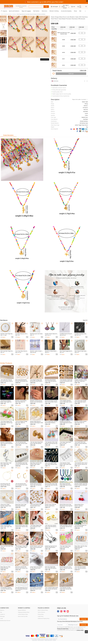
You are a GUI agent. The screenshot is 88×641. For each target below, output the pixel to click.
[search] (46, 6)
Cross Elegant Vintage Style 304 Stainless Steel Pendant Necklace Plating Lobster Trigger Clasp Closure (36, 380)
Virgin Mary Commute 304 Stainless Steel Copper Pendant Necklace (35, 463)
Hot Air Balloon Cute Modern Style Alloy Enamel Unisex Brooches (36, 588)
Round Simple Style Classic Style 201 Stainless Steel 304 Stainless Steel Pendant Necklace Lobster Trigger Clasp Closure (66, 567)
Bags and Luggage (26, 11)
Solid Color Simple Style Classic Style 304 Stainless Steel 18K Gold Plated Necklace (50, 567)
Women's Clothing (54, 11)
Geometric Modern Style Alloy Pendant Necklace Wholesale (81, 484)
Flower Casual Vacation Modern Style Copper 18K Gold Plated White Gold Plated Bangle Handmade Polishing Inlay (6, 526)
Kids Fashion (36, 11)
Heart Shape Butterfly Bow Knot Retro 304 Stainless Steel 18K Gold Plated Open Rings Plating (21, 380)
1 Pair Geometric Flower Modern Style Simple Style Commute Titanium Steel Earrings (65, 463)
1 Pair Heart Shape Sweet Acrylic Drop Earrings (65, 546)
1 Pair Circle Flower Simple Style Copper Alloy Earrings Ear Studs (51, 463)
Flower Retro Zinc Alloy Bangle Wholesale (5, 567)
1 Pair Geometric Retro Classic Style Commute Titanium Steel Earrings (81, 463)
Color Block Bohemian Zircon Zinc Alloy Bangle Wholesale (21, 588)
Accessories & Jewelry (66, 11)
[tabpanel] (44, 225)
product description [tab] (8, 135)
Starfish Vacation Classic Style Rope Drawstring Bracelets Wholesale (36, 546)
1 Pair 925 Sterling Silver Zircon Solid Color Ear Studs (21, 443)
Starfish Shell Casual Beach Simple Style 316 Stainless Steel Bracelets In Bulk (36, 484)
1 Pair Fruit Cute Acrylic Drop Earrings (6, 546)
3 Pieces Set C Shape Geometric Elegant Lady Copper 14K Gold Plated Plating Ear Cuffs (5, 505)
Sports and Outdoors (14, 11)
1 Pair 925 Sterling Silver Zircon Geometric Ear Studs (21, 484)
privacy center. (80, 630)
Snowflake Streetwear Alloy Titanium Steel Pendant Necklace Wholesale (81, 333)
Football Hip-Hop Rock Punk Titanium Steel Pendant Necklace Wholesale (51, 546)
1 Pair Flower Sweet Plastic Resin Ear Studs (65, 443)
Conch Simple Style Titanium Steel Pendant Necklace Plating (51, 422)
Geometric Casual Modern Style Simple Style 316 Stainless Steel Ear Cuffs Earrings (21, 401)
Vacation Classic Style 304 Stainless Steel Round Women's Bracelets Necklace (51, 505)
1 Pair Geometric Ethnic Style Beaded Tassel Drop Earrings (51, 443)
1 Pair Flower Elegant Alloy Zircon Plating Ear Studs (35, 526)
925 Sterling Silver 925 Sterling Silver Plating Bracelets (5, 484)
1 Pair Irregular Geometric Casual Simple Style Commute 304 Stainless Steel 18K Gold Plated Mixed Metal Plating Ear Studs (66, 401)
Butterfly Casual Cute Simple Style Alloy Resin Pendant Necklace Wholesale (36, 333)
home (2, 14)
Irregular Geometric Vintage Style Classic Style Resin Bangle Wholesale (81, 380)
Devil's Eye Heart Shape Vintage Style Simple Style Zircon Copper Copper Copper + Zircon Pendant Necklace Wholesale (6, 351)
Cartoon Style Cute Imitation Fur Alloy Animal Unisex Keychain (36, 567)
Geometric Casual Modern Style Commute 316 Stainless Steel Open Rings (6, 443)
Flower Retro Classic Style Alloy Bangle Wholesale (20, 505)
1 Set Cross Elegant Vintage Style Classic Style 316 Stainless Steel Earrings (21, 422)
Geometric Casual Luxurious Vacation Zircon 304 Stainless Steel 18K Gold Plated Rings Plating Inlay (36, 401)
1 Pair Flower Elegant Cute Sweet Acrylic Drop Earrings (6, 422)
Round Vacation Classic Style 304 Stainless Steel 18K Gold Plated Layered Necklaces (51, 484)
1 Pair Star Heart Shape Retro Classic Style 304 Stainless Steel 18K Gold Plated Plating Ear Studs (36, 443)
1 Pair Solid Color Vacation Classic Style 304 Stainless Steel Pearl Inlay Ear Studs (80, 567)
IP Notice (54, 639)
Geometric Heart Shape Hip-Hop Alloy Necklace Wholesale (6, 333)
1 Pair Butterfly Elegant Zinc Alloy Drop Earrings (81, 526)
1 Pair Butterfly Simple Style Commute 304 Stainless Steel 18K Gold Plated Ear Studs (21, 463)
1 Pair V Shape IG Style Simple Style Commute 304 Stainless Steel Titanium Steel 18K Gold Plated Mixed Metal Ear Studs (51, 588)
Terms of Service (41, 639)
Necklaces (14, 14)
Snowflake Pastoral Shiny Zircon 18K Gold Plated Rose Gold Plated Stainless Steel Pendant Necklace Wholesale (66, 333)
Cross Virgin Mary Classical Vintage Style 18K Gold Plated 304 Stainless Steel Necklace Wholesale (21, 351)
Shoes (75, 11)
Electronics (44, 11)
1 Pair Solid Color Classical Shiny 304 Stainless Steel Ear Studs (6, 380)
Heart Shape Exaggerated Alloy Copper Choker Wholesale (66, 351)
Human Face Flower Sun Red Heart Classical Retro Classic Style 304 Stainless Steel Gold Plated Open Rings (51, 401)
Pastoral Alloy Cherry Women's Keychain (79, 505)
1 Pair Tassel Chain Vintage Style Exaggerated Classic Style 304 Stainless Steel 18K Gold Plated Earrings (81, 401)
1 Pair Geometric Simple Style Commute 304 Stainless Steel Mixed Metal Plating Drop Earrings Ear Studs (66, 380)
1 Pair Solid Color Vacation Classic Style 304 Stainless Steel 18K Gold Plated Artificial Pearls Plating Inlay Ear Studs (51, 526)
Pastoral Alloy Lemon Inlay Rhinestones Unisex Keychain (66, 505)
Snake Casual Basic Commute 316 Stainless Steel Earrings (66, 526)
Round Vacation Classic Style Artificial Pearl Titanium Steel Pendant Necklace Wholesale (21, 526)
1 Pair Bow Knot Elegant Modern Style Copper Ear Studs (5, 401)
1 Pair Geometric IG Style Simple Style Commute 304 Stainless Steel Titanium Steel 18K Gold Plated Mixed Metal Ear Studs (66, 588)
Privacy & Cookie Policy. (63, 628)
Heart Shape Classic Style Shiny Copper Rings (5, 463)
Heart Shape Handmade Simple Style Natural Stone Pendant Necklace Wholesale (66, 484)
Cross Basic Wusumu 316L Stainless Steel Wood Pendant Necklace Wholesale (21, 333)
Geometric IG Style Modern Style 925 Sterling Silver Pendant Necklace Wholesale (51, 351)
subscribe (83, 619)
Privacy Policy (34, 639)
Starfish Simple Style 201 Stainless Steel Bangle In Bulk (36, 422)
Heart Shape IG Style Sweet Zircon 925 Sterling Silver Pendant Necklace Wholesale (81, 351)
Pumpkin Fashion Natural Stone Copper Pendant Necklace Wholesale (51, 333)
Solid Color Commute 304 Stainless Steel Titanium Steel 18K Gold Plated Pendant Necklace (21, 567)
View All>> (85, 320)
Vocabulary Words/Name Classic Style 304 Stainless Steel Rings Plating (50, 380)
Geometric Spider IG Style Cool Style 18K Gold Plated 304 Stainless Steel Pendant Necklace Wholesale (36, 351)
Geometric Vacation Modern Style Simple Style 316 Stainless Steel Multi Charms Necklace (81, 422)
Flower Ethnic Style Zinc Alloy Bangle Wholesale (81, 546)
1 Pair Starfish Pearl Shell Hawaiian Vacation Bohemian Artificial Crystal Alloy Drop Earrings (81, 443)
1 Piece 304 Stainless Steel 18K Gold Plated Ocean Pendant (35, 505)
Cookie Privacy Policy (48, 639)
